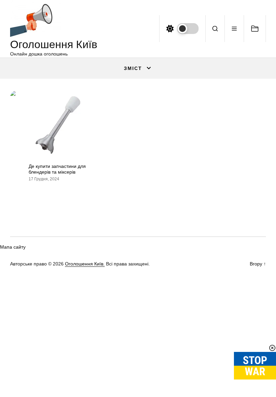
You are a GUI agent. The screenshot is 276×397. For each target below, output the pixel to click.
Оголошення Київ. (85, 263)
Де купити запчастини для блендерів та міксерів (57, 169)
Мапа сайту (13, 247)
